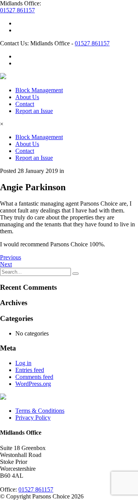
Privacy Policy (33, 417)
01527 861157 (17, 10)
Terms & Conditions (39, 410)
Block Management (39, 90)
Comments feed (34, 377)
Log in (23, 363)
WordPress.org (33, 383)
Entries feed (29, 370)
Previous (10, 257)
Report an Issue (34, 111)
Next (6, 264)
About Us (27, 97)
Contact (24, 104)
